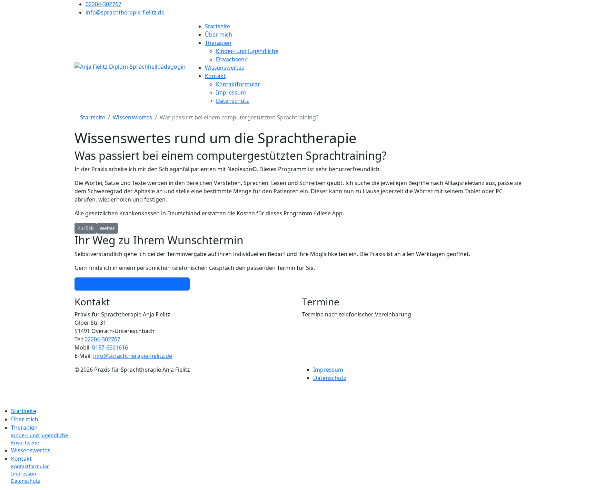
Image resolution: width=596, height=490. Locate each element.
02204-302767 (103, 4)
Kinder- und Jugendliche (247, 51)
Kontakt (215, 76)
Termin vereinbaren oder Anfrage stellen (132, 284)
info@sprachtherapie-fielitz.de (125, 12)
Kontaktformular (238, 84)
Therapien (218, 43)
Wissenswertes (224, 67)
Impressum (231, 92)
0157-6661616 (110, 347)
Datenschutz (232, 101)
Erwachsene (232, 59)
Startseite (217, 26)
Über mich (218, 34)
